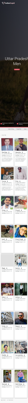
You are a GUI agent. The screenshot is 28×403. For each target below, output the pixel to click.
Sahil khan (18, 384)
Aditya (17, 297)
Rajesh (17, 326)
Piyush (17, 210)
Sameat (4, 384)
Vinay (4, 210)
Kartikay (4, 152)
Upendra (18, 152)
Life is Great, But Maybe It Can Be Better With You (20, 185)
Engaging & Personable (19, 156)
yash (3, 239)
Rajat (3, 268)
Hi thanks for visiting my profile (7, 185)
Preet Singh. (19, 239)
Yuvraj (4, 181)
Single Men (18, 129)
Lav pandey (19, 355)
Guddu (4, 355)
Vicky (3, 326)
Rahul (4, 297)
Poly (16, 181)
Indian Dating (11, 129)
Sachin (17, 268)
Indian (25, 129)
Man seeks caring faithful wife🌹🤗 (7, 156)
